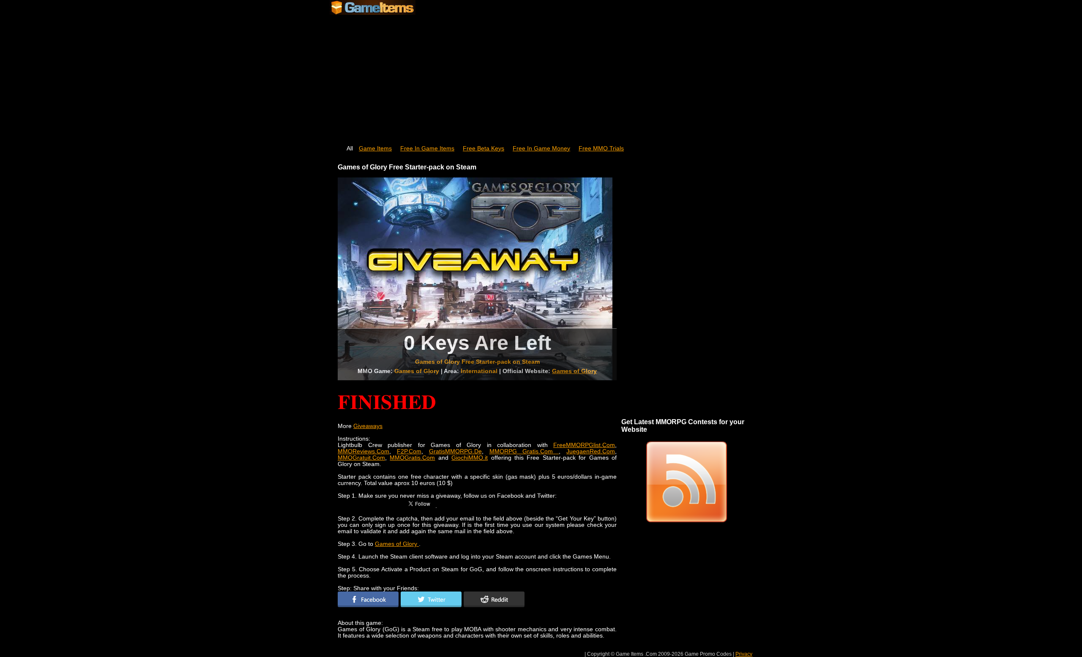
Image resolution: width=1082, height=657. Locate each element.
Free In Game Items (427, 148)
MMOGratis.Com (412, 458)
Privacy (743, 654)
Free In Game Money (541, 148)
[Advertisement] (541, 76)
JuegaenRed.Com (590, 451)
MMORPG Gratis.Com (524, 451)
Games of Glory (574, 371)
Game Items (375, 148)
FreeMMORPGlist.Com (584, 445)
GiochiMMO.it (469, 458)
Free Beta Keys (483, 148)
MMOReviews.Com (363, 451)
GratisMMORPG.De (455, 451)
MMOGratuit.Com (361, 458)
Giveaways (368, 426)
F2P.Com (409, 451)
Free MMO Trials (601, 148)
